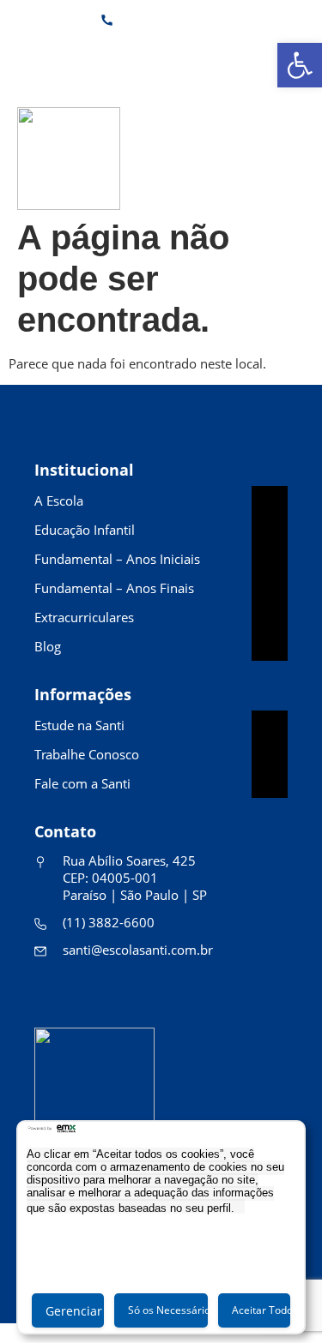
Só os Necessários (167, 1310)
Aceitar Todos (261, 1310)
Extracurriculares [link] (84, 617)
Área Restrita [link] (258, 55)
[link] (299, 65)
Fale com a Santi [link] (82, 783)
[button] (300, 158)
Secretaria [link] (157, 55)
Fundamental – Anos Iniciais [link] (117, 558)
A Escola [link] (58, 500)
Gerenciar (74, 1311)
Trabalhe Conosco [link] (86, 754)
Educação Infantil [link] (84, 529)
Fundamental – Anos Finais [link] (114, 588)
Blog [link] (47, 646)
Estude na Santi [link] (79, 725)
